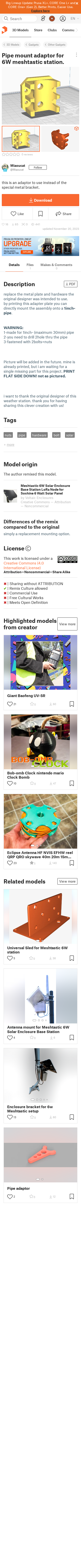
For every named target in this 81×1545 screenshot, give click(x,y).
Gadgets (34, 44)
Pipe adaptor (18, 1188)
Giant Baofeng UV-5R (26, 695)
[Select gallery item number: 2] (37, 766)
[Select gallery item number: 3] (41, 766)
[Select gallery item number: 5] (47, 766)
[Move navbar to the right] (76, 30)
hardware (39, 435)
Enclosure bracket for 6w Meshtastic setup (30, 1109)
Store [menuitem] (38, 30)
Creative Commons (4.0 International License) (37, 567)
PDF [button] (72, 284)
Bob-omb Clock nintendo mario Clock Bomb (35, 775)
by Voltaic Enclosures (37, 498)
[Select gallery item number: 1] (32, 766)
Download (43, 200)
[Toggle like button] (10, 704)
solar (69, 435)
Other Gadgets (56, 44)
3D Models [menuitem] (20, 30)
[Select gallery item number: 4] (44, 766)
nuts (8, 435)
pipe (21, 435)
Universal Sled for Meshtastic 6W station (37, 950)
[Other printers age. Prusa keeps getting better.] (40, 246)
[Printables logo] (4, 30)
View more (67, 624)
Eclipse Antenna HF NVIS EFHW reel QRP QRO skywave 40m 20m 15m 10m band (40, 854)
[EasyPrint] (43, 18)
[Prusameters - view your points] (52, 18)
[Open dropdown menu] (76, 54)
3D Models (13, 44)
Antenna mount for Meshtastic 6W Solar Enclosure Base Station (38, 1029)
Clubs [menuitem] (52, 30)
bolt (56, 435)
